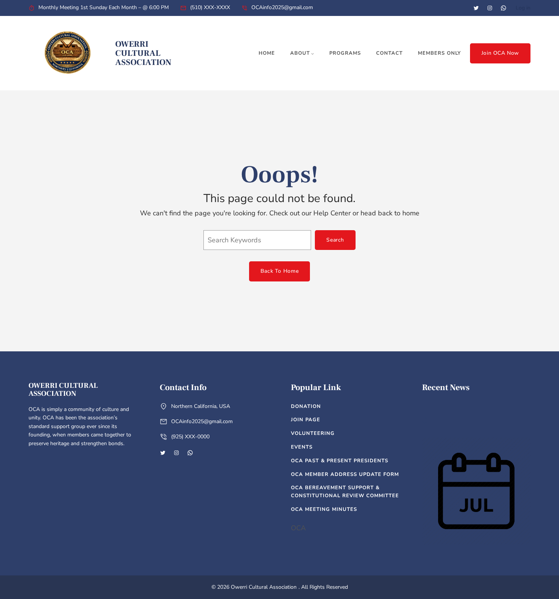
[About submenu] (312, 53)
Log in (523, 7)
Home (267, 53)
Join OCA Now (500, 53)
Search (335, 239)
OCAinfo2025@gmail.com (282, 7)
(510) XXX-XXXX (210, 7)
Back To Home (279, 271)
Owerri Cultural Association (143, 53)
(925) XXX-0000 (190, 436)
